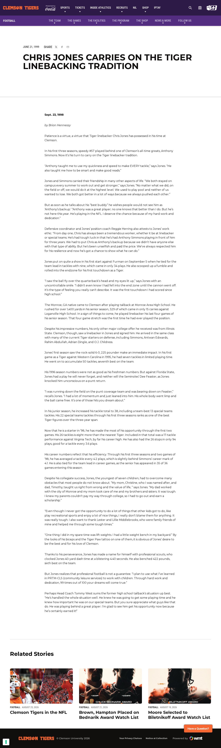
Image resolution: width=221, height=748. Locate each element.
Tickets (80, 7)
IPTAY (157, 7)
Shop (145, 7)
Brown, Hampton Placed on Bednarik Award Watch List (109, 715)
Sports (65, 7)
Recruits (122, 7)
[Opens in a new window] (212, 7)
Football (15, 707)
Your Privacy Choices (130, 738)
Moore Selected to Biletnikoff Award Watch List (179, 715)
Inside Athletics (100, 7)
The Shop (142, 20)
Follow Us (184, 20)
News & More (163, 20)
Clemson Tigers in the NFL (38, 712)
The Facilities (96, 20)
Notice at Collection (156, 738)
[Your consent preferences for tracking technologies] (6, 742)
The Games (74, 20)
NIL (135, 7)
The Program (120, 20)
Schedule (200, 7)
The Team (55, 20)
